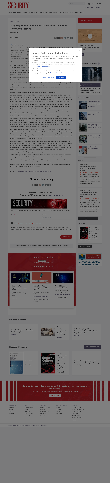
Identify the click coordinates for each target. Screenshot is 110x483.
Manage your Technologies (47, 77)
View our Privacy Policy (57, 73)
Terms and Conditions (44, 67)
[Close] (79, 50)
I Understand (61, 77)
